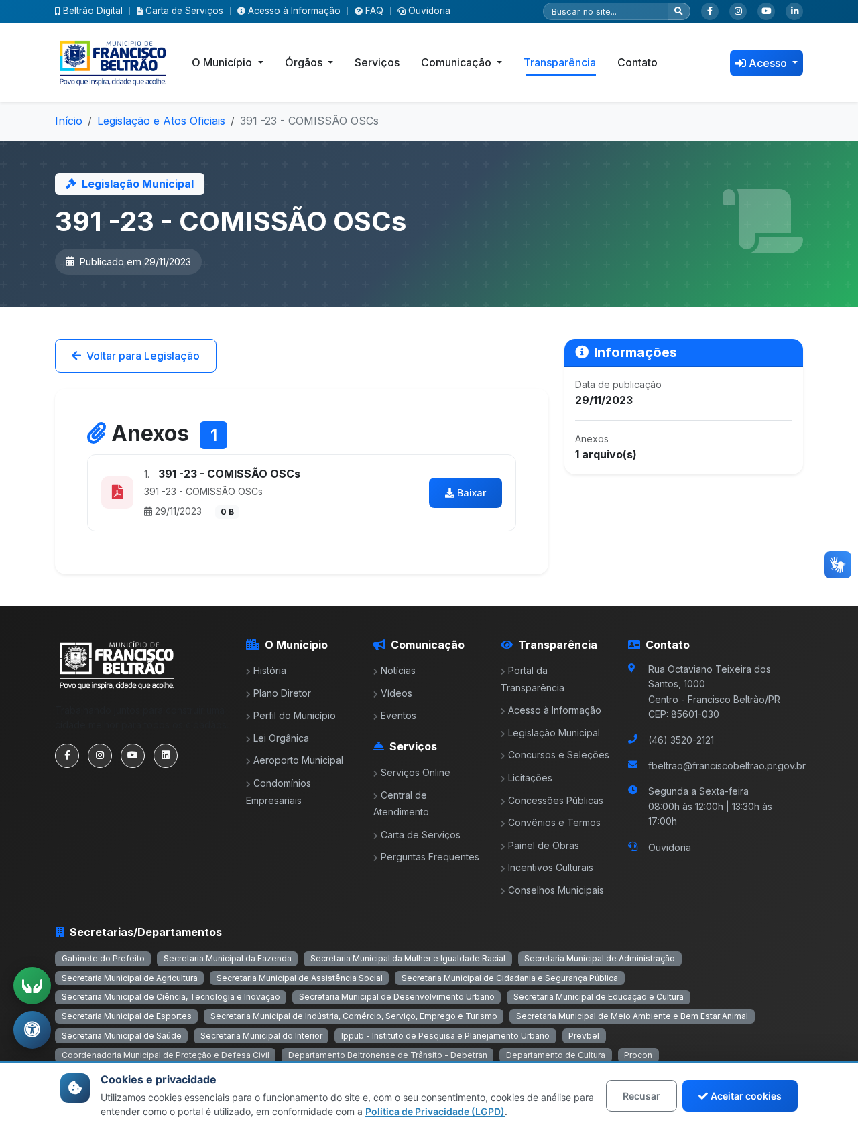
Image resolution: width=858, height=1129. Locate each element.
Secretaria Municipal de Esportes (127, 1016)
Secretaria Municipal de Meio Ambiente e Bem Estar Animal (632, 1016)
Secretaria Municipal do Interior (261, 1036)
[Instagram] (738, 11)
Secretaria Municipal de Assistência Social (300, 978)
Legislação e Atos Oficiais (161, 120)
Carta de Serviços (184, 10)
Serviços (377, 62)
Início (68, 120)
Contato (637, 62)
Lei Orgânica (281, 738)
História (269, 670)
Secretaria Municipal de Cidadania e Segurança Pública (510, 978)
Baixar (471, 493)
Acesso (769, 63)
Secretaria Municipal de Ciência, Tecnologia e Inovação (171, 997)
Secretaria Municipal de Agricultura (130, 978)
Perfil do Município (294, 715)
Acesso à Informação (294, 10)
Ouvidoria (429, 10)
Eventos (398, 715)
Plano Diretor (282, 693)
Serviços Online (415, 772)
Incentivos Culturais (550, 867)
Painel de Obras (543, 845)
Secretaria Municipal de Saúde (122, 1036)
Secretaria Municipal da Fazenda (228, 958)
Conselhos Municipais (556, 890)
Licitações (530, 777)
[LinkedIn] (794, 11)
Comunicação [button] (457, 62)
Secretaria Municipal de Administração (599, 958)
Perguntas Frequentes (430, 856)
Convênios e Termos (554, 822)
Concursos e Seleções (558, 754)
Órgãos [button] (305, 62)
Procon (638, 1055)
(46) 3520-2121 (681, 740)
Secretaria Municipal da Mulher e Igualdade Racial (407, 958)
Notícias (398, 670)
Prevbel (583, 1036)
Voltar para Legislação (143, 355)
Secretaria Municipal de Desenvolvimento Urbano (397, 997)
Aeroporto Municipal (298, 760)
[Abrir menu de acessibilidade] (32, 1030)
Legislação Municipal (554, 732)
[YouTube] (766, 11)
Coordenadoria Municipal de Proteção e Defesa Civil (165, 1055)
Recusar (641, 1096)
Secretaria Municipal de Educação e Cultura (598, 997)
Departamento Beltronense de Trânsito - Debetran (387, 1055)
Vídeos (396, 693)
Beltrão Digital (93, 10)
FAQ (374, 10)
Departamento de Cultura (555, 1055)
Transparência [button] (560, 62)
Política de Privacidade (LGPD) (435, 1111)
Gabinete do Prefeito (103, 958)
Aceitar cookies (746, 1096)
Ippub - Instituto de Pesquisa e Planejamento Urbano (445, 1036)
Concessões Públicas (555, 800)
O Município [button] (223, 62)
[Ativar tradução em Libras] (32, 985)
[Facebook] (710, 11)
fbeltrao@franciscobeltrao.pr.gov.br (727, 765)
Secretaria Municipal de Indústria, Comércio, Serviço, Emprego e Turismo (353, 1016)
